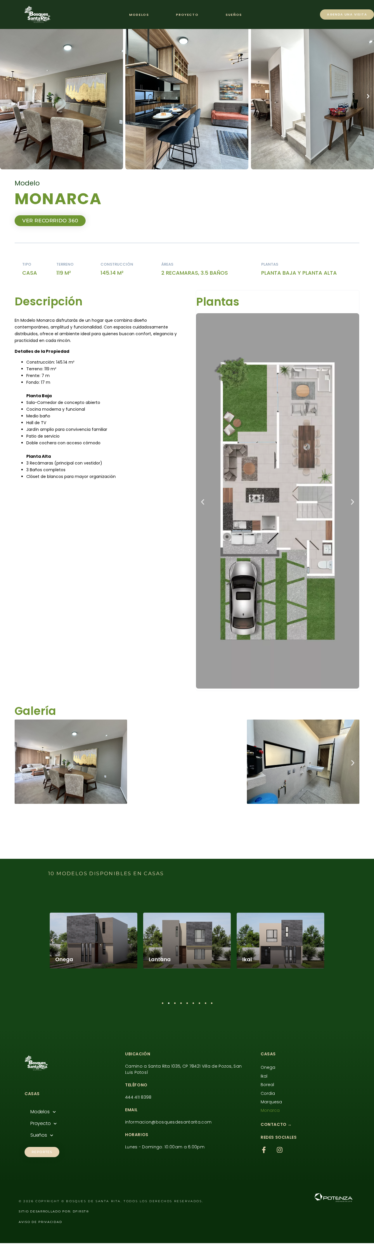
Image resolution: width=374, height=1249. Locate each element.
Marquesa (271, 1102)
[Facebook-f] (264, 1150)
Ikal (264, 1076)
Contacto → (276, 1124)
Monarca (270, 1110)
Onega (268, 1067)
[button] (6, 96)
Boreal (267, 1085)
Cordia (268, 1093)
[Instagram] (279, 1150)
